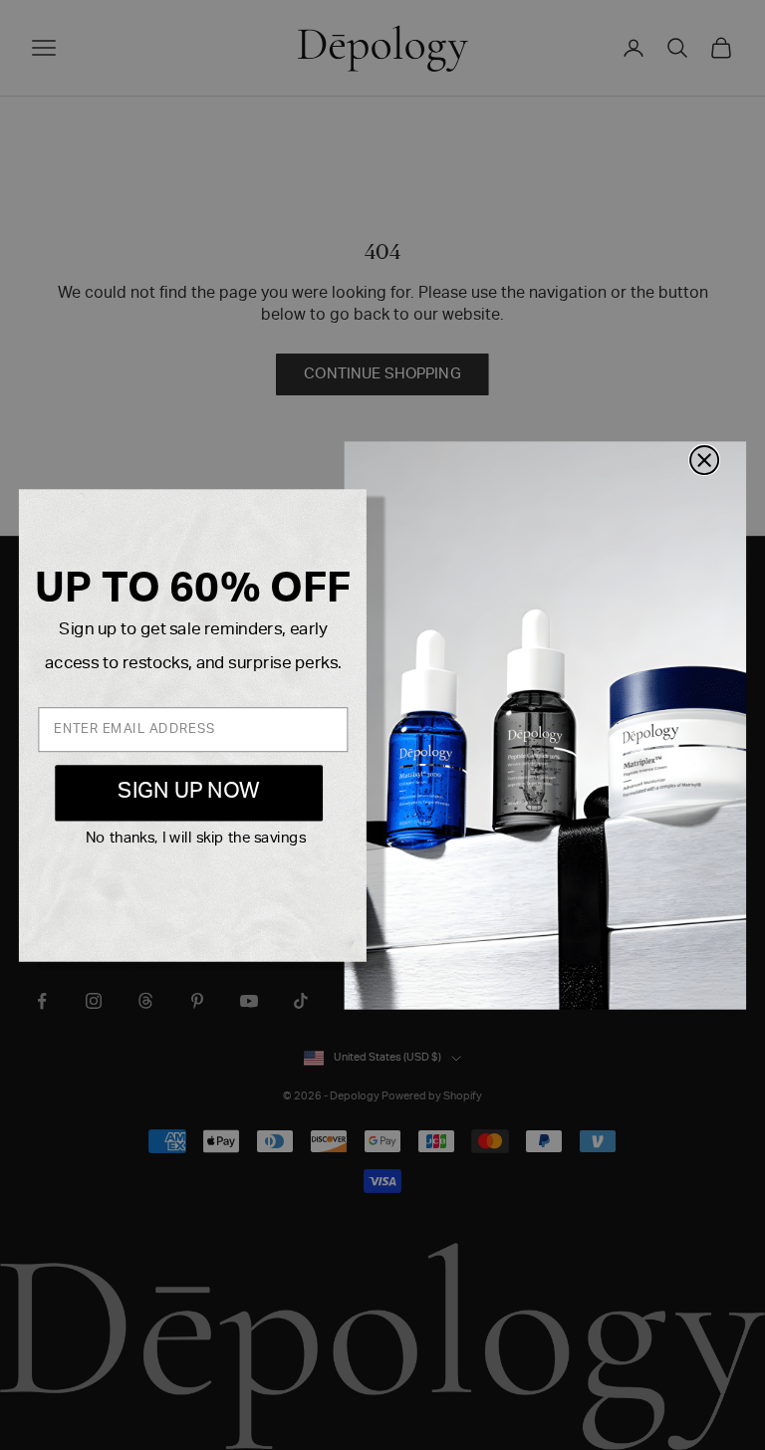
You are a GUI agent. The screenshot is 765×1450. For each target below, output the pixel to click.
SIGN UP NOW (188, 792)
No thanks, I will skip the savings (196, 839)
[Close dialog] (704, 459)
